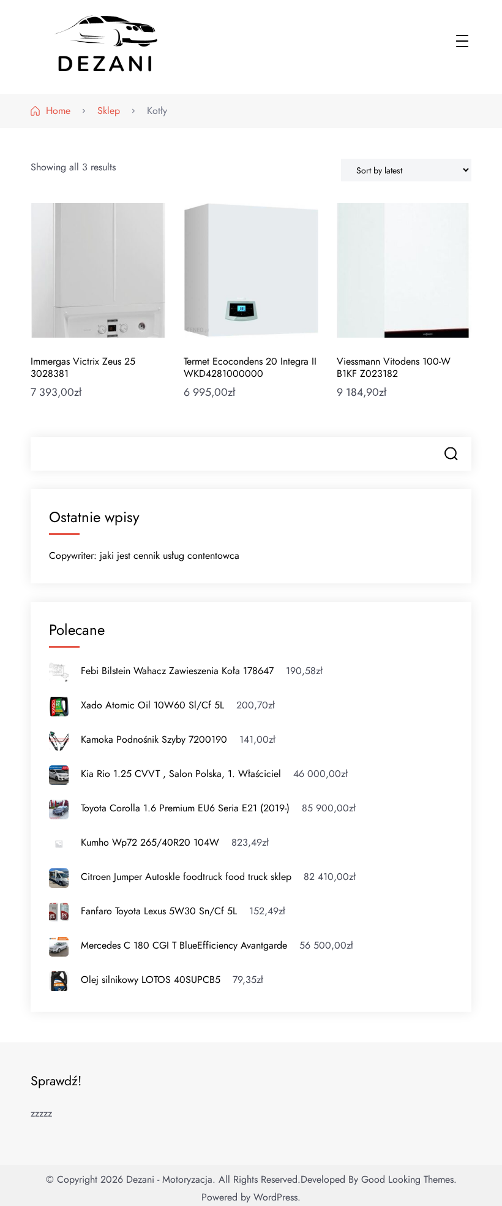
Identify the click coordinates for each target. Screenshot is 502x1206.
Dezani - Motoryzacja (169, 1179)
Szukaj (450, 454)
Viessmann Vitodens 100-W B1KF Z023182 (394, 367)
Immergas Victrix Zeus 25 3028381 (83, 367)
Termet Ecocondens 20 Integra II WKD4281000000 (250, 367)
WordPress (275, 1197)
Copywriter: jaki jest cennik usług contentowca (144, 555)
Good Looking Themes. (409, 1179)
